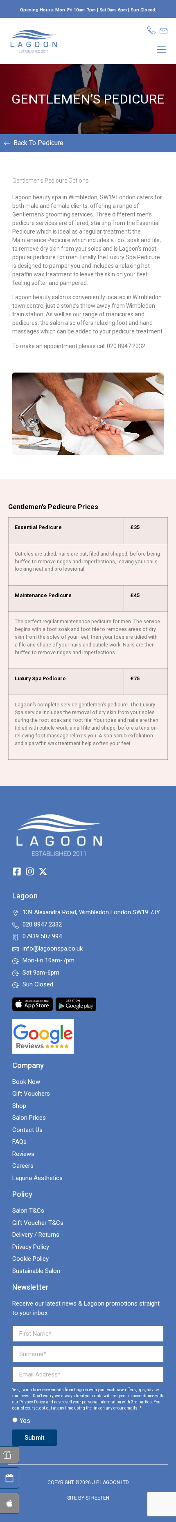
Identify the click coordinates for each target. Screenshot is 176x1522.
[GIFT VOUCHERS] (9, 1455)
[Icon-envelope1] (164, 30)
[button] (161, 49)
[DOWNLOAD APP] (9, 1503)
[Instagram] (29, 871)
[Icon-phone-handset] (151, 30)
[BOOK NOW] (9, 1478)
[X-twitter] (42, 871)
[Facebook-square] (16, 871)
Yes (25, 1421)
